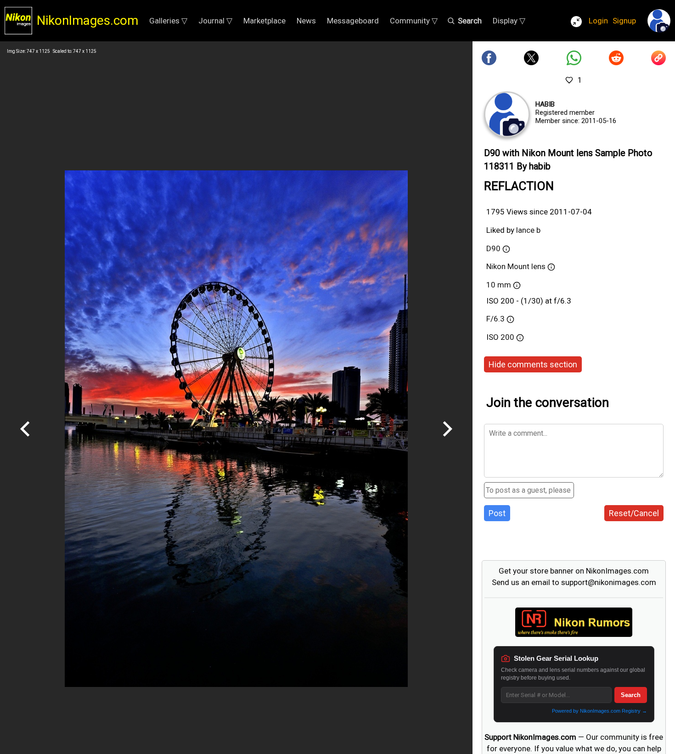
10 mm (499, 284)
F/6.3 (495, 318)
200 (508, 337)
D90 (493, 248)
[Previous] (25, 440)
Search (631, 695)
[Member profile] (507, 114)
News (306, 20)
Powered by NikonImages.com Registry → (599, 711)
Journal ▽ (215, 20)
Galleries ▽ (168, 20)
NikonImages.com (87, 20)
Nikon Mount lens (516, 266)
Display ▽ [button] (509, 20)
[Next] (447, 440)
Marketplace (264, 20)
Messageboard (353, 20)
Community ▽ (414, 20)
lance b (528, 230)
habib (545, 104)
